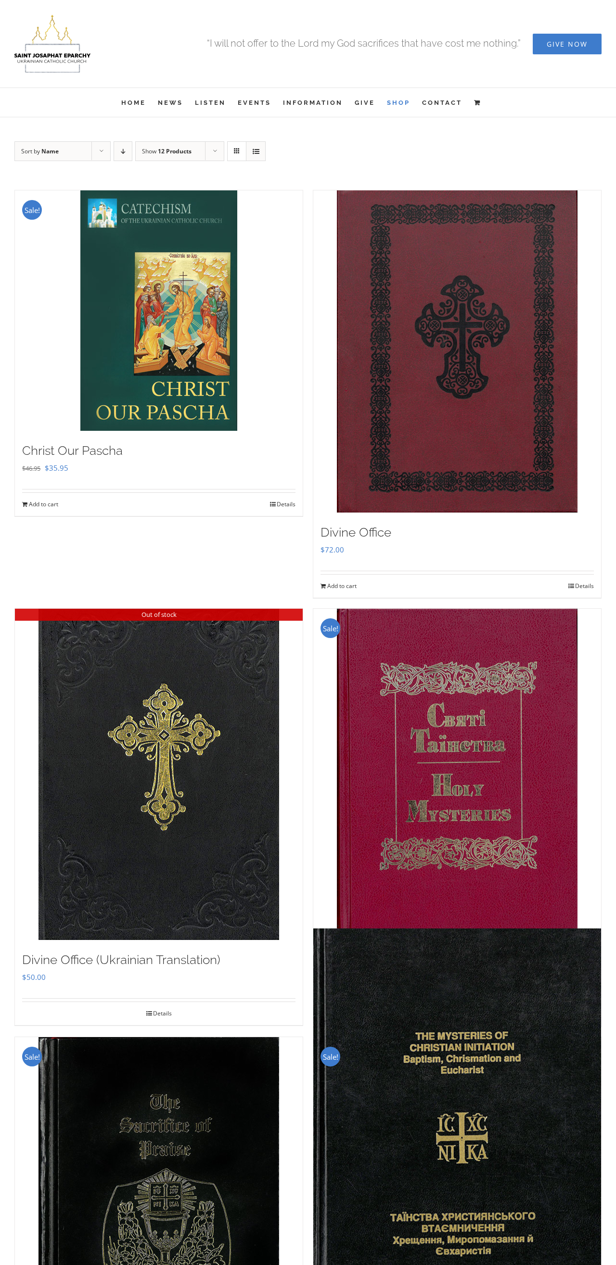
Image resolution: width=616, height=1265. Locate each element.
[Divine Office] (457, 351)
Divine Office (356, 532)
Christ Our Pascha (72, 450)
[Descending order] (123, 151)
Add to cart (43, 504)
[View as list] (255, 151)
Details (286, 504)
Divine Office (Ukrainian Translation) (121, 959)
